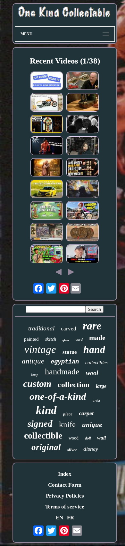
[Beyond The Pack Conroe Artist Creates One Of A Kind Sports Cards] (82, 189)
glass (66, 340)
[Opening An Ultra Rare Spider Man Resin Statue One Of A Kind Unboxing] (46, 146)
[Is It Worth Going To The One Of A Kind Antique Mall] (46, 81)
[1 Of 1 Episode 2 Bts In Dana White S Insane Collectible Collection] (82, 168)
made (97, 338)
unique (92, 425)
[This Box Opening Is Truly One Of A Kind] (82, 146)
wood (74, 438)
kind (46, 410)
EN (59, 518)
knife (67, 424)
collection (73, 384)
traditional (41, 328)
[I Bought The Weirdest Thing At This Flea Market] (82, 211)
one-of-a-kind (57, 396)
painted (31, 339)
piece (67, 414)
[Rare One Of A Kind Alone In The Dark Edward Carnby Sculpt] (82, 103)
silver (72, 449)
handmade (62, 371)
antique (33, 361)
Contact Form (64, 485)
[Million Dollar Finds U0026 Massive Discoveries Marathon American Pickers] (46, 103)
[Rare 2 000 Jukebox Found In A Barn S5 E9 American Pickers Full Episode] (46, 125)
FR (70, 518)
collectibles (96, 362)
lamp (34, 375)
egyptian (65, 361)
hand (94, 349)
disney (90, 449)
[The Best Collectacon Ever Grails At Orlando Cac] (46, 254)
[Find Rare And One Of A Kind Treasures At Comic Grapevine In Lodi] (46, 233)
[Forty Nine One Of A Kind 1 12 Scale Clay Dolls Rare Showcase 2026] (46, 168)
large (101, 386)
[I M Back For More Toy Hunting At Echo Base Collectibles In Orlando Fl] (82, 254)
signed (40, 423)
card (79, 339)
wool (92, 372)
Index (64, 474)
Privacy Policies (65, 496)
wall (101, 437)
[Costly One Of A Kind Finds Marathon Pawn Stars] (82, 81)
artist (96, 400)
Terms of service (64, 507)
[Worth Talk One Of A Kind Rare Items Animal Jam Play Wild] (46, 211)
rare (92, 326)
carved (68, 329)
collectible (43, 435)
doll (88, 438)
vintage (40, 349)
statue (70, 352)
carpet (86, 413)
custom (37, 383)
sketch (50, 339)
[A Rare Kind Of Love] (82, 125)
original (46, 447)
